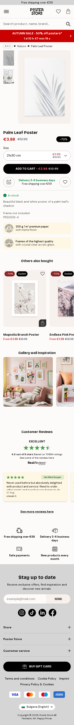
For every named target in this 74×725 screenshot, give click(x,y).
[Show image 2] (8, 76)
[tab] (58, 11)
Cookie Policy (47, 678)
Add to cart (37, 169)
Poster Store (46, 715)
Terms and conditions (20, 678)
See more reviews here (37, 511)
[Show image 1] (8, 58)
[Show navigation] (6, 11)
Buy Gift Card (40, 666)
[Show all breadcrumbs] (7, 46)
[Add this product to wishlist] (65, 182)
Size (6, 148)
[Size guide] (9, 182)
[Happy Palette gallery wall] (28, 382)
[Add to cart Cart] (42, 323)
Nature (21, 46)
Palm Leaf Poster (42, 46)
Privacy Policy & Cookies (37, 684)
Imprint (64, 678)
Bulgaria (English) (38, 707)
